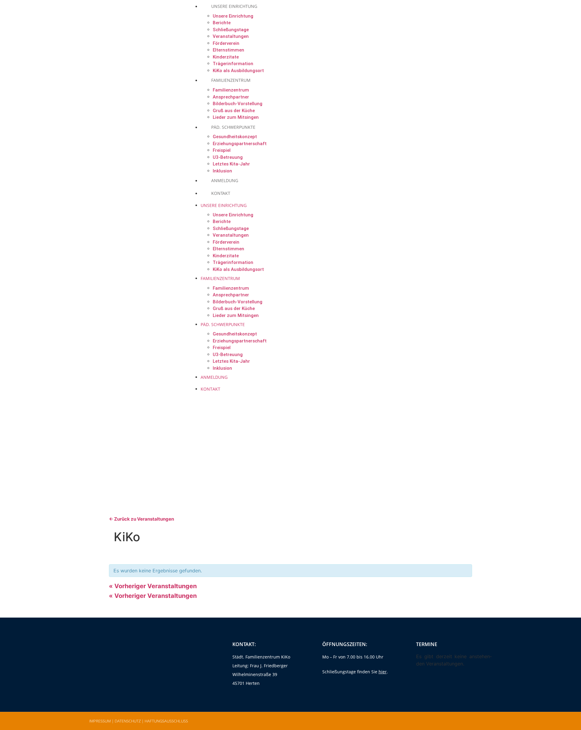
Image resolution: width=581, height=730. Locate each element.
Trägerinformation (233, 262)
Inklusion (222, 368)
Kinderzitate (226, 57)
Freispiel (222, 150)
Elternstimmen (228, 50)
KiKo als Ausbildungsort (238, 269)
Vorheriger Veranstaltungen (153, 586)
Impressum (100, 721)
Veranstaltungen (231, 36)
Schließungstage (231, 29)
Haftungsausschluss (166, 721)
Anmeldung (214, 377)
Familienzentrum (231, 80)
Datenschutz (128, 721)
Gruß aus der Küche (234, 308)
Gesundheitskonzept (235, 136)
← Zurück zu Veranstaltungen (141, 519)
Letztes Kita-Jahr (231, 361)
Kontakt (220, 193)
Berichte (222, 22)
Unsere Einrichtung (233, 16)
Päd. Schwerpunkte (233, 127)
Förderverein (226, 43)
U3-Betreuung (228, 157)
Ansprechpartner (231, 97)
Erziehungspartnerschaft (240, 143)
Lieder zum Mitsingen (236, 315)
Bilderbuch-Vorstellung (237, 103)
